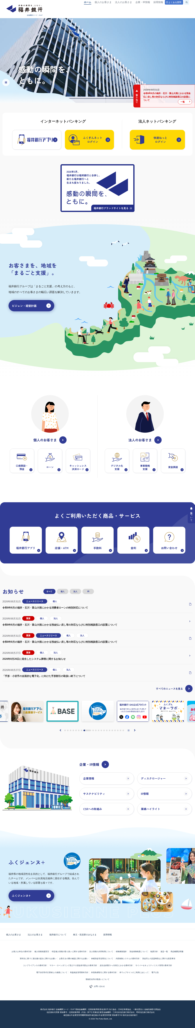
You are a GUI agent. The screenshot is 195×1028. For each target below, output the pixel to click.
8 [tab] (84, 730)
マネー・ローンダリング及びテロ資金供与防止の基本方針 (73, 965)
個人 (63, 591)
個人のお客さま (103, 2)
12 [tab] (101, 730)
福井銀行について (57, 934)
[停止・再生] (128, 730)
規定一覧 (164, 951)
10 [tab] (96, 730)
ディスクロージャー (153, 778)
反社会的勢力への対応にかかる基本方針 (116, 965)
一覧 (183, 102)
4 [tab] (73, 730)
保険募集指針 (121, 951)
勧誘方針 (154, 951)
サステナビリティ (94, 794)
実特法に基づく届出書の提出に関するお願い (38, 958)
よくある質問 (174, 2)
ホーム (87, 2)
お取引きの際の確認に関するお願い (73, 958)
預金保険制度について (138, 951)
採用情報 (158, 2)
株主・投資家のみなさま (85, 934)
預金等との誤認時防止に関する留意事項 (158, 958)
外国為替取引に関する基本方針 (104, 972)
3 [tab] (70, 730)
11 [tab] (98, 730)
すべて (49, 591)
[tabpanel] (98, 711)
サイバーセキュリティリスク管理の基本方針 (153, 965)
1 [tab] (65, 730)
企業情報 (88, 778)
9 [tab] (90, 730)
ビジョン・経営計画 (24, 306)
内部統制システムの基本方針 (128, 958)
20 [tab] (123, 730)
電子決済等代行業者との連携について (51, 972)
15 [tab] (109, 730)
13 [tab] (104, 730)
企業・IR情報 (142, 2)
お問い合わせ (99, 986)
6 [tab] (79, 730)
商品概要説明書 (177, 951)
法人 (75, 591)
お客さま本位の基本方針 (22, 951)
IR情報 (145, 794)
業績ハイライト (150, 809)
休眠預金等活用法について (102, 958)
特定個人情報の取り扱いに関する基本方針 (69, 951)
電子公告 (155, 972)
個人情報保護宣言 (41, 951)
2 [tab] (68, 730)
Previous (60, 730)
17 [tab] (115, 730)
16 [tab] (112, 730)
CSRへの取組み (92, 809)
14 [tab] (107, 730)
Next (134, 730)
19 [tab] (120, 730)
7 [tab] (81, 730)
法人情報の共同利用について (101, 951)
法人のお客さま (123, 2)
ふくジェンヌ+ (21, 896)
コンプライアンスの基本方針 (35, 965)
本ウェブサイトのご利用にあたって (134, 972)
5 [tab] (76, 730)
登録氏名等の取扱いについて (97, 979)
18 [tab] (118, 730)
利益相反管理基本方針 (79, 972)
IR (88, 591)
